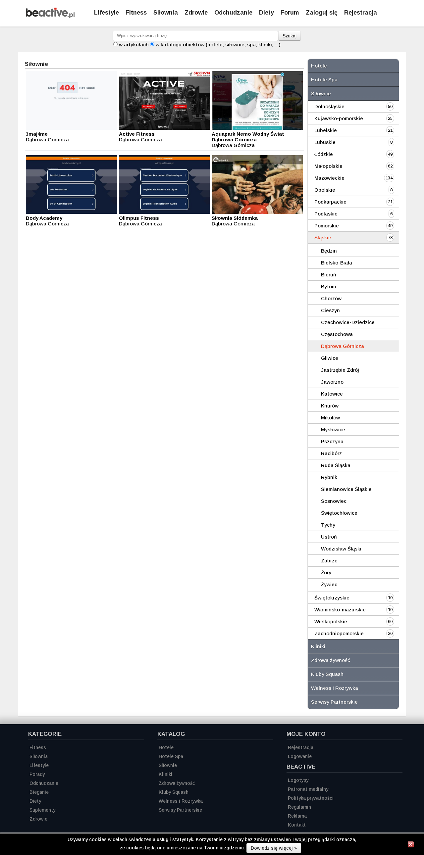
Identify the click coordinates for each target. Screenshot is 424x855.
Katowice (332, 394)
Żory (326, 572)
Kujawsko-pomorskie (338, 118)
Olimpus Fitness (139, 218)
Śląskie (322, 237)
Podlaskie (326, 213)
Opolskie (324, 190)
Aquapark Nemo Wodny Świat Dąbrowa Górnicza (248, 136)
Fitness (136, 12)
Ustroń (329, 537)
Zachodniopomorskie (339, 633)
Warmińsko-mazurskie (340, 609)
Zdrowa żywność (330, 660)
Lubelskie (325, 130)
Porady (37, 774)
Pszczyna (332, 441)
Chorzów (331, 298)
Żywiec (329, 584)
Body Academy (44, 218)
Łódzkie (323, 154)
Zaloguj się (322, 12)
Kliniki (318, 646)
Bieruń (328, 274)
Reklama (297, 816)
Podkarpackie (330, 202)
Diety (266, 12)
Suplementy (42, 810)
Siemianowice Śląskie (346, 489)
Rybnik (329, 477)
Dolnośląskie (329, 106)
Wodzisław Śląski (341, 548)
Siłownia (165, 12)
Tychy (328, 525)
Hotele (319, 66)
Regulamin (299, 807)
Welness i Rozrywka (334, 688)
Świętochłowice (339, 513)
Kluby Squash (327, 674)
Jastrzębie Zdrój (340, 370)
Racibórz (331, 453)
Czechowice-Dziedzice (348, 322)
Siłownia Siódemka (235, 218)
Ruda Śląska (335, 465)
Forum (290, 12)
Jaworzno (332, 382)
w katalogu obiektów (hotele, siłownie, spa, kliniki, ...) (218, 44)
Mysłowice (333, 429)
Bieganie (39, 792)
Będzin (329, 251)
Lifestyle (106, 12)
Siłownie (321, 93)
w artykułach (134, 44)
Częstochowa (337, 334)
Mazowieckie (329, 178)
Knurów (330, 405)
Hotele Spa (324, 79)
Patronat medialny (308, 789)
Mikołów (330, 417)
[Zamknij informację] (410, 845)
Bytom (328, 286)
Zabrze (329, 560)
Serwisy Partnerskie (334, 702)
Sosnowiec (333, 501)
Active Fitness (137, 134)
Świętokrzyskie (331, 597)
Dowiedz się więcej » (274, 848)
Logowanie (300, 756)
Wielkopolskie (330, 621)
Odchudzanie (233, 12)
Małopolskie (328, 166)
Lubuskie (325, 142)
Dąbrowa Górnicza (342, 346)
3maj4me (37, 134)
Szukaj (289, 35)
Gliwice (329, 358)
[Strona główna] (50, 16)
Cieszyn (330, 310)
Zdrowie (196, 12)
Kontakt (297, 825)
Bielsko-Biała (336, 262)
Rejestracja (360, 12)
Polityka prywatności (311, 798)
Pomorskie (326, 225)
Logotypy (298, 780)
